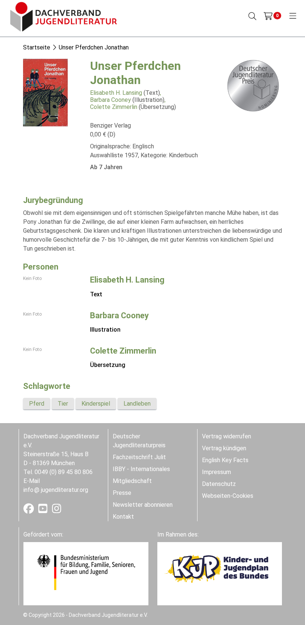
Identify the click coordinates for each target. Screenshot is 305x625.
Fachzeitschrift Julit (139, 457)
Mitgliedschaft (132, 480)
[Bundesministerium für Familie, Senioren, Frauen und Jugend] (85, 572)
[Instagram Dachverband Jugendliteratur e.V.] (56, 510)
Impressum (216, 472)
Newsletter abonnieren (143, 504)
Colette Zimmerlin (113, 106)
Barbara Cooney (110, 99)
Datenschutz (219, 483)
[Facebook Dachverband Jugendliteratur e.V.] (29, 510)
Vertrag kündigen (224, 448)
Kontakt (123, 516)
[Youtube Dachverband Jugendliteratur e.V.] (43, 510)
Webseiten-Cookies (227, 495)
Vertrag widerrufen (226, 436)
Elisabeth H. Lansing (116, 92)
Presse (122, 492)
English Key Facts (225, 460)
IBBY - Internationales (141, 469)
